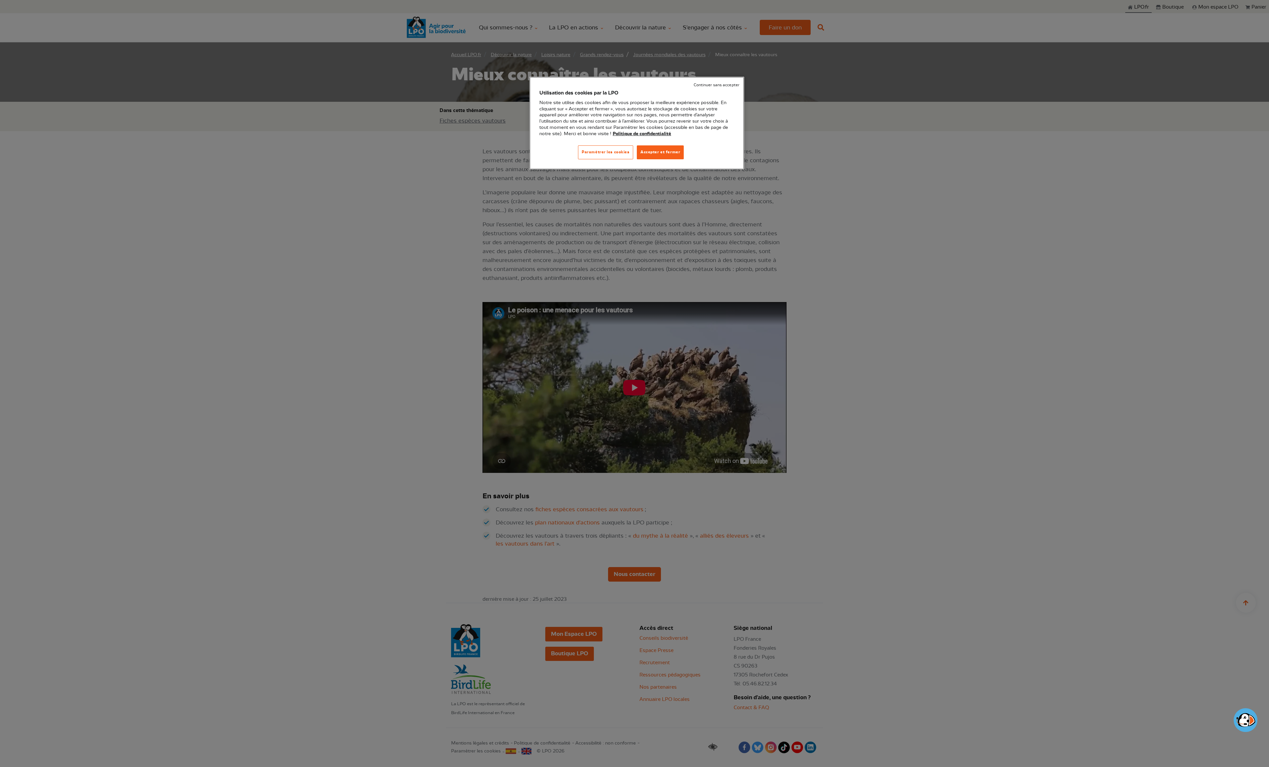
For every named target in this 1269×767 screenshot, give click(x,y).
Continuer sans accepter (716, 85)
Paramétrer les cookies (606, 152)
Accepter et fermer (660, 152)
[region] (636, 123)
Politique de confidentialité (642, 133)
